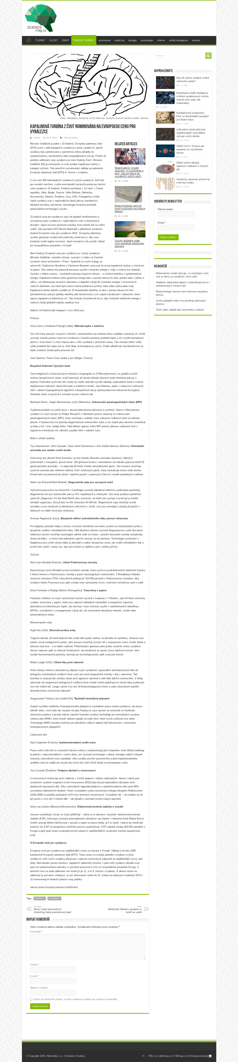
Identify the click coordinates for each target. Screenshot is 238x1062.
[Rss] (143, 1056)
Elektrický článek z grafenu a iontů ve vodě (125, 909)
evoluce (196, 40)
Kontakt (70, 1056)
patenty (40, 898)
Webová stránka (39, 987)
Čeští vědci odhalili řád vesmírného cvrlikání (180, 309)
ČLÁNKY (40, 40)
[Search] (208, 56)
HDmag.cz (180, 1056)
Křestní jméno (165, 209)
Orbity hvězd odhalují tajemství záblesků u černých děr (192, 166)
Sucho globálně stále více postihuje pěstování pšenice (129, 243)
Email (162, 222)
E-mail (34, 976)
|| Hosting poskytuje (198, 1056)
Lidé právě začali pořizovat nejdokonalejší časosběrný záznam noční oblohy (190, 133)
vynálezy (55, 898)
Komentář (36, 931)
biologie (132, 40)
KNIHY (65, 40)
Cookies (80, 1056)
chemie (161, 40)
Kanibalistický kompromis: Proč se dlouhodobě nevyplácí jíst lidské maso (192, 116)
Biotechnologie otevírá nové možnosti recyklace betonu (130, 208)
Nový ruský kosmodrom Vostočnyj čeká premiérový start (52, 909)
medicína (119, 40)
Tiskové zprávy (70, 137)
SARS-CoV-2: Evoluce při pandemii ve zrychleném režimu (190, 149)
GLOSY (53, 40)
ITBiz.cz (152, 1056)
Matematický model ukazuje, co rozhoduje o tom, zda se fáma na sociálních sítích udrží (129, 172)
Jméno (34, 964)
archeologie (147, 40)
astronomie (104, 40)
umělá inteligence (178, 40)
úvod (28, 40)
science (36, 137)
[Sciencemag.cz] (41, 17)
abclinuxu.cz (166, 1056)
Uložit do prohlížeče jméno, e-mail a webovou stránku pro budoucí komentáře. (76, 999)
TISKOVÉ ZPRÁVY (83, 40)
